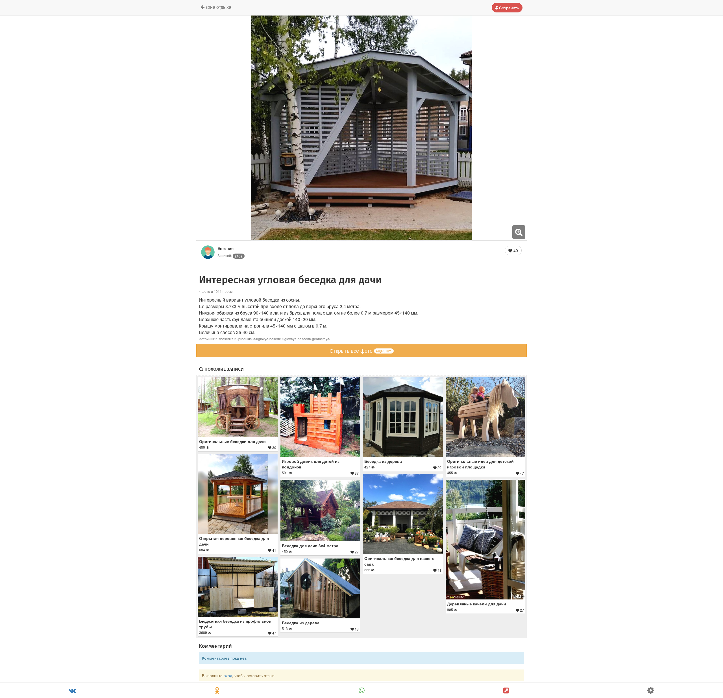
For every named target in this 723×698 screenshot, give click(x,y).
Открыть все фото (361, 350)
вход (228, 675)
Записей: (230, 255)
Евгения (225, 248)
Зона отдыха (217, 7)
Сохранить (508, 7)
